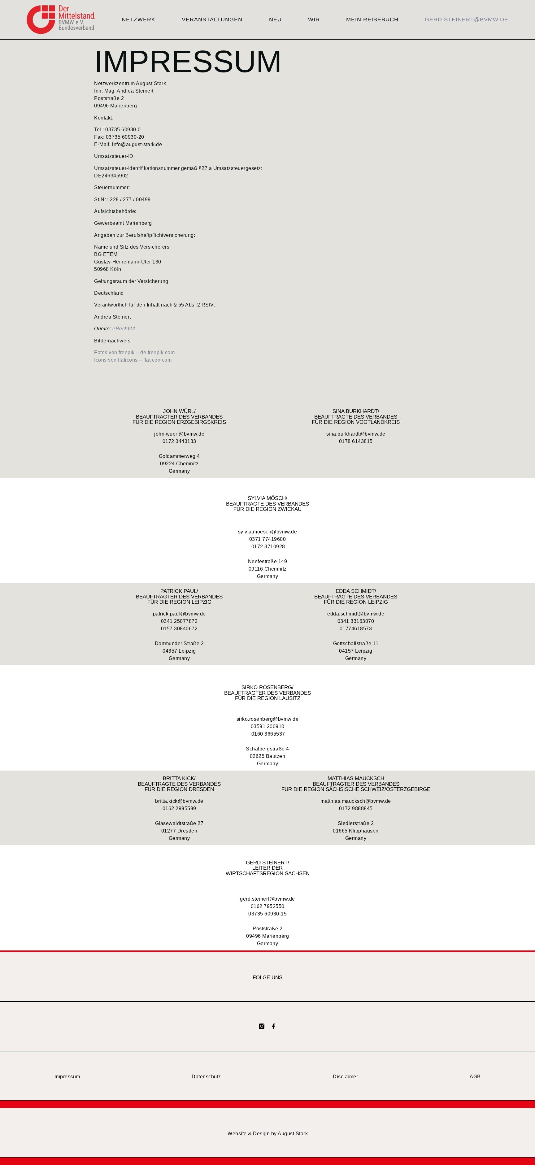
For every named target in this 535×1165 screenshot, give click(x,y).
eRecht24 (123, 328)
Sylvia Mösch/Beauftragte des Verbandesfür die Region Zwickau (267, 503)
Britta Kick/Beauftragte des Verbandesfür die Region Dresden (179, 784)
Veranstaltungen (212, 19)
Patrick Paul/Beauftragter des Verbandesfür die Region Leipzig (179, 596)
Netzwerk (138, 19)
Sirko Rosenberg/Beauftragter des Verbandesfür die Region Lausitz (267, 692)
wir (314, 19)
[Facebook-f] (273, 1026)
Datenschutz (206, 1076)
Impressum (67, 1076)
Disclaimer (345, 1076)
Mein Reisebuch (372, 19)
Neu (275, 19)
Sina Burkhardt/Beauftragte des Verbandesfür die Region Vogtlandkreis (356, 416)
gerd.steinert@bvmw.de (466, 19)
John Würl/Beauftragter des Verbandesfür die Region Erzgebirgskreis (179, 416)
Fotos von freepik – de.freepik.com (134, 352)
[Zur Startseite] (61, 19)
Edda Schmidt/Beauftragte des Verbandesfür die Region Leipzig (355, 596)
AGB (475, 1076)
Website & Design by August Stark (268, 1133)
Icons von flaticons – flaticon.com (133, 360)
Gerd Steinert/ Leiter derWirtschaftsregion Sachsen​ (268, 867)
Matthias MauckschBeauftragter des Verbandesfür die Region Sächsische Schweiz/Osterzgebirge (355, 784)
